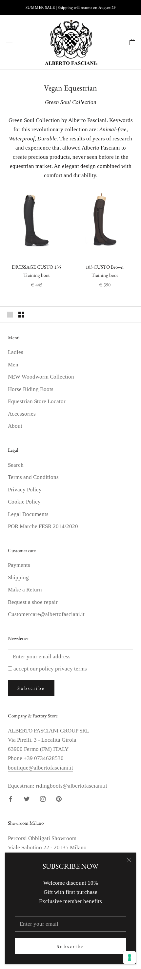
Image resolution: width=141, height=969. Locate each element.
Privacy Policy (25, 489)
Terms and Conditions (33, 477)
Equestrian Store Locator (37, 401)
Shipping (18, 577)
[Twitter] (27, 798)
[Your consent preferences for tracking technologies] (129, 957)
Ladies (15, 352)
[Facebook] (10, 798)
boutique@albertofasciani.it (40, 768)
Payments (19, 565)
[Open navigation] (9, 42)
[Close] (128, 859)
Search (16, 465)
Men (13, 364)
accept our (50, 669)
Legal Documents (28, 514)
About (15, 426)
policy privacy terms (63, 669)
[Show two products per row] (21, 314)
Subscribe (70, 946)
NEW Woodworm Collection (41, 377)
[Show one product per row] (10, 314)
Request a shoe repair (33, 602)
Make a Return (25, 590)
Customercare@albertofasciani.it (46, 614)
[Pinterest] (59, 798)
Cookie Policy (24, 502)
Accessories (22, 414)
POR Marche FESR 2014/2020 (43, 526)
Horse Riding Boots (30, 389)
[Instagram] (43, 798)
